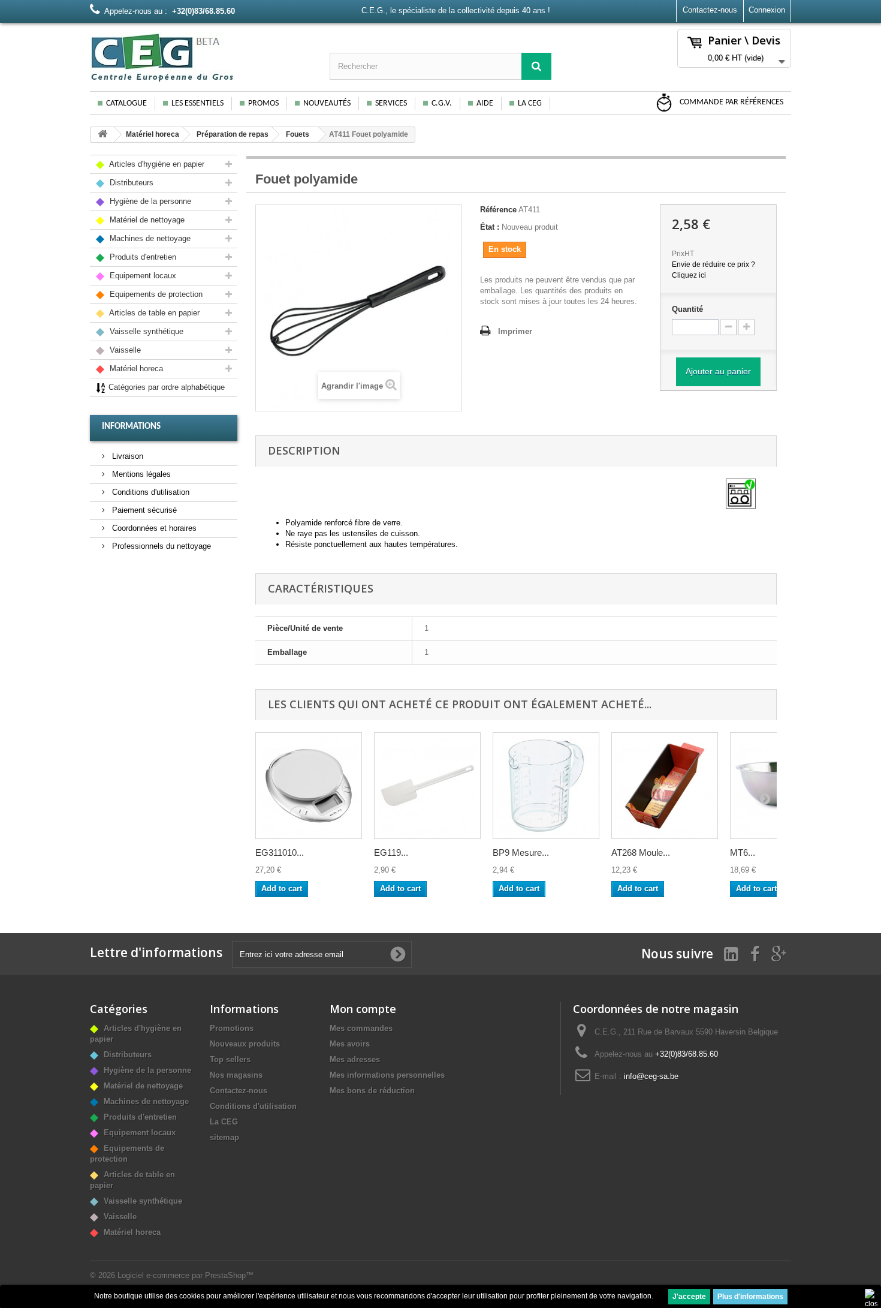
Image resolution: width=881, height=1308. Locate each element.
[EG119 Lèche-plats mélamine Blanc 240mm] (427, 785)
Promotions (232, 1028)
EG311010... (279, 852)
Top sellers (230, 1059)
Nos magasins (236, 1075)
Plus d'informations (750, 1296)
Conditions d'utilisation (149, 492)
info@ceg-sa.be (651, 1076)
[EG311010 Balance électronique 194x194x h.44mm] (308, 785)
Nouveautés (327, 103)
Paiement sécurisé (143, 510)
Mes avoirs (350, 1043)
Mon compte (363, 1009)
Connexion (767, 9)
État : (489, 226)
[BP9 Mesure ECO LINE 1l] (546, 785)
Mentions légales (140, 474)
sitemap (224, 1137)
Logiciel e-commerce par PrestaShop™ (185, 1275)
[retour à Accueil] (102, 134)
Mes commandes (361, 1028)
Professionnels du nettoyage (160, 546)
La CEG (530, 103)
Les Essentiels (197, 103)
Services (391, 103)
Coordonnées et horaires (153, 528)
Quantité (687, 309)
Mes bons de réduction (372, 1090)
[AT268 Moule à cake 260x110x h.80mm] (664, 785)
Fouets (297, 134)
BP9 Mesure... (521, 852)
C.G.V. (442, 103)
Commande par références (730, 102)
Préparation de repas (232, 134)
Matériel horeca (152, 134)
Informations (131, 426)
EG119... (391, 852)
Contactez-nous (710, 9)
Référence (498, 209)
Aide (484, 103)
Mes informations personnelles (387, 1075)
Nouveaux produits (245, 1043)
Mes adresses (355, 1059)
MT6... (742, 852)
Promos (263, 103)
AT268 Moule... (640, 852)
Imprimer (515, 331)
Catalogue (126, 103)
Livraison (126, 456)
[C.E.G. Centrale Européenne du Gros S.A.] (201, 57)
